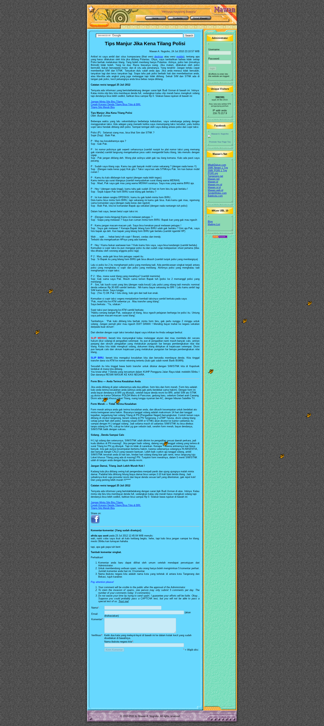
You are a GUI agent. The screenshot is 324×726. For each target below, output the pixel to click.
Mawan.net (214, 179)
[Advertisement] (145, 678)
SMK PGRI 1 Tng (217, 170)
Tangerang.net (215, 176)
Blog (210, 221)
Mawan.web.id (215, 190)
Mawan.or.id (214, 187)
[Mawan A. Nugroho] (220, 136)
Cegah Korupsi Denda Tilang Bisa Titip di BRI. (116, 104)
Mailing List (214, 224)
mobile (180, 56)
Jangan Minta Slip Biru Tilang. (107, 101)
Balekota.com (215, 195)
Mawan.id (213, 181)
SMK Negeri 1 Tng (218, 167)
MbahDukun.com (217, 164)
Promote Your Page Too (220, 142)
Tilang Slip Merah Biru (103, 107)
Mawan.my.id (215, 184)
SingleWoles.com (217, 193)
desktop (158, 56)
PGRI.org (213, 173)
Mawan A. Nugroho (220, 134)
